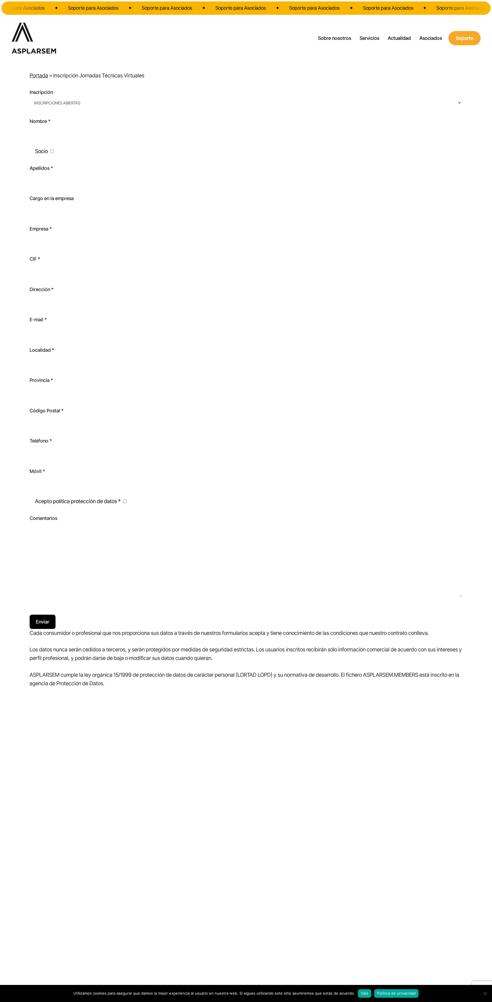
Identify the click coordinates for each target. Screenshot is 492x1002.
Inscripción (41, 92)
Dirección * (42, 289)
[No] (485, 993)
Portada (39, 75)
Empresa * (41, 229)
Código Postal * (46, 410)
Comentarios (43, 518)
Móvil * (37, 471)
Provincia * (41, 380)
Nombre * (40, 121)
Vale (364, 993)
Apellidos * (41, 168)
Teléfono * (41, 441)
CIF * (35, 259)
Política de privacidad (396, 993)
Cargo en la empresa (52, 198)
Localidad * (42, 350)
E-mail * (38, 319)
